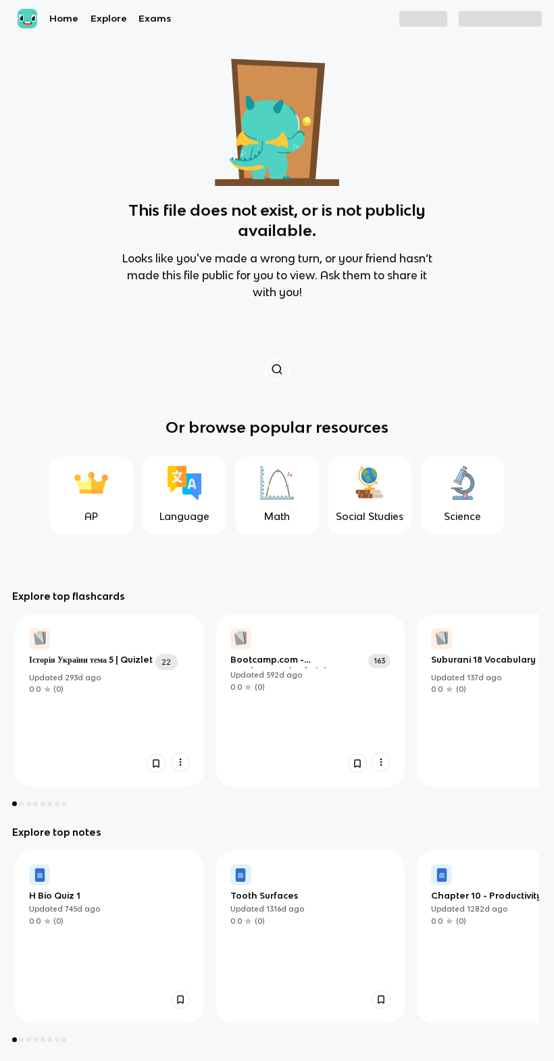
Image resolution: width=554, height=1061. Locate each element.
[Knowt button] (276, 369)
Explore (109, 18)
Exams (154, 18)
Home (63, 18)
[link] (109, 700)
